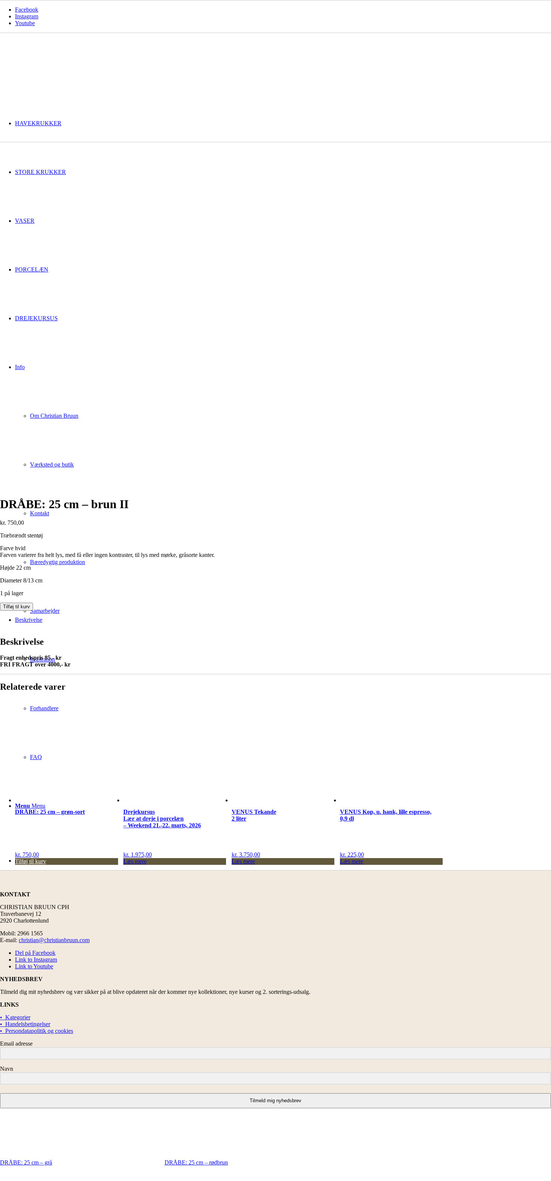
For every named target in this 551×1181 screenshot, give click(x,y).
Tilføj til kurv (16, 606)
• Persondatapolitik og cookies (36, 1031)
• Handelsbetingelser (25, 1024)
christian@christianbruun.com (54, 940)
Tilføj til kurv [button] (30, 861)
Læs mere (135, 861)
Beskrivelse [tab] (28, 620)
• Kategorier (15, 1017)
